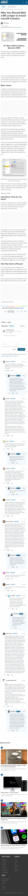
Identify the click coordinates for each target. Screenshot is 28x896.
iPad (16, 868)
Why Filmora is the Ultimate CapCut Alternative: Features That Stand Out (13, 819)
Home (4, 6)
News (16, 860)
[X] (18, 311)
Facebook (4, 862)
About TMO (4, 870)
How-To (16, 862)
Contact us (4, 868)
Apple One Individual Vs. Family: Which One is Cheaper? (13, 845)
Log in (11, 332)
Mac (16, 864)
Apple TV (4, 882)
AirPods (16, 870)
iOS (3, 885)
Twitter (3, 860)
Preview (14, 349)
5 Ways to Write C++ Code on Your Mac (9, 792)
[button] (23, 2)
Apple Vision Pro (5, 878)
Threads (4, 866)
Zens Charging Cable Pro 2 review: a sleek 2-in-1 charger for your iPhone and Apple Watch (13, 766)
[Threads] (21, 311)
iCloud (3, 889)
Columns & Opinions (11, 6)
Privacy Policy (5, 872)
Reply (8, 370)
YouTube (4, 864)
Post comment (21, 349)
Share (12, 370)
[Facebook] (25, 311)
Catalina (3, 322)
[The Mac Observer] (4, 2)
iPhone (16, 866)
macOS (9, 322)
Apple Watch (4, 880)
